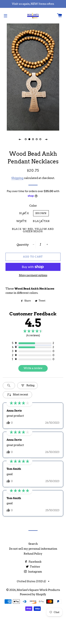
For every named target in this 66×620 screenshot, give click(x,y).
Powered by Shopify (33, 594)
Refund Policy (33, 553)
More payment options (33, 275)
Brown (41, 213)
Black (24, 213)
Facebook (34, 561)
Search (33, 543)
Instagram (34, 571)
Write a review (33, 368)
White (21, 221)
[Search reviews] (9, 385)
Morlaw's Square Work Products (38, 590)
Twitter (34, 566)
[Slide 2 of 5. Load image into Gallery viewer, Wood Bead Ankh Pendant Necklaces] (29, 139)
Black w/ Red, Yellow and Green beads (33, 230)
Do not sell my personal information (33, 548)
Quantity (23, 244)
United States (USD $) (31, 581)
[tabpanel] (33, 77)
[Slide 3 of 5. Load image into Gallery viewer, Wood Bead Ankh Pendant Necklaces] (33, 139)
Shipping (17, 178)
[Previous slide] (20, 139)
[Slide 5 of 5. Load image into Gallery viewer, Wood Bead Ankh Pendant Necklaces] (40, 139)
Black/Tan (41, 221)
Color (33, 205)
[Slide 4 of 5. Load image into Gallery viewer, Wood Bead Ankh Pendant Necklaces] (36, 139)
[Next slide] (46, 139)
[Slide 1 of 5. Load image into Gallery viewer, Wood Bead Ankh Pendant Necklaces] (25, 139)
